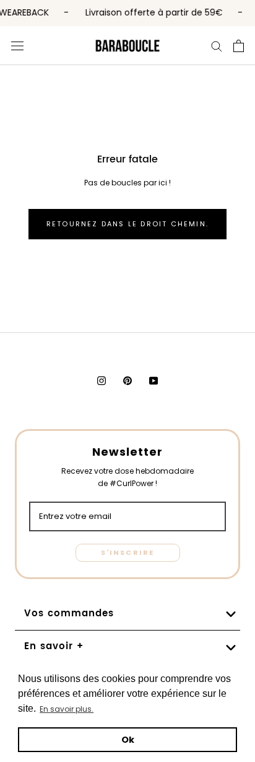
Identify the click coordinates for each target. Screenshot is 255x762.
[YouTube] (153, 380)
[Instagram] (101, 380)
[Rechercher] (216, 45)
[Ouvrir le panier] (238, 45)
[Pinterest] (127, 380)
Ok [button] (127, 739)
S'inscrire (128, 552)
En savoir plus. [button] (66, 709)
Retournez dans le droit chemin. (127, 224)
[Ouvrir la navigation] (17, 45)
